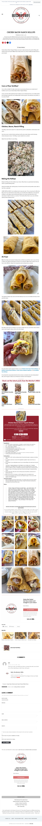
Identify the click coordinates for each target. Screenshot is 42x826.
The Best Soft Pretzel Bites (34, 404)
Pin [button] (21, 434)
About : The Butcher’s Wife (17, 818)
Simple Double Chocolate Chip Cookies (21, 801)
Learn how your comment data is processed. (27, 749)
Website (3, 725)
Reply (19, 664)
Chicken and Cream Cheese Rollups (30, 368)
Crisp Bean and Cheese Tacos (21, 804)
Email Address (5, 719)
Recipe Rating (4, 698)
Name (3, 713)
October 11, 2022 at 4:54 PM (12, 664)
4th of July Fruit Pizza (15, 647)
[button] (2, 14)
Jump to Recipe (21, 47)
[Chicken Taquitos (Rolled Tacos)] (21, 635)
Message (3, 702)
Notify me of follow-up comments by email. (11, 735)
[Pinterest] (3, 42)
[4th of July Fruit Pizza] (6, 647)
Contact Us (7, 818)
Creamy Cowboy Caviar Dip (34, 392)
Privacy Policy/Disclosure (31, 818)
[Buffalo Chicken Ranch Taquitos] (8, 635)
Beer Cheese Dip (18, 404)
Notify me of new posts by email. (8, 739)
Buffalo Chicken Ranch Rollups (9, 370)
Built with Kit (30, 619)
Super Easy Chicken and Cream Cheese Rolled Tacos (17, 684)
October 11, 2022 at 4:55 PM (15, 674)
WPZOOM (31, 823)
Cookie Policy (31, 4)
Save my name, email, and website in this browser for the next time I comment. (18, 732)
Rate (26, 434)
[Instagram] (5, 42)
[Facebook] (10, 42)
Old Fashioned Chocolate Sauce (21, 799)
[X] (7, 42)
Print (17, 434)
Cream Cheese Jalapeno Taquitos (23, 370)
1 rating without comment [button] (19, 686)
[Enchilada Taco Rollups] (34, 635)
